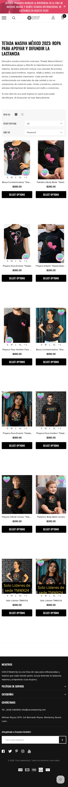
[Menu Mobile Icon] (4, 17)
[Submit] (62, 739)
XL (20, 177)
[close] (64, 7)
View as (6, 114)
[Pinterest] (16, 751)
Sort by (6, 132)
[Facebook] (3, 751)
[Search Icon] (13, 17)
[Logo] (33, 17)
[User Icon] (53, 17)
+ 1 (25, 177)
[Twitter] (10, 751)
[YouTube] (29, 751)
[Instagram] (22, 751)
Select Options (17, 194)
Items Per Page (9, 123)
